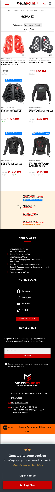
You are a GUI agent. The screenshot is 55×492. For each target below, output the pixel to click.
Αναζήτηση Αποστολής (19, 249)
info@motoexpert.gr (19, 403)
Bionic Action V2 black (12, 163)
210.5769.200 (16, 398)
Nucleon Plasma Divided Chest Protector (13, 63)
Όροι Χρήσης (37, 465)
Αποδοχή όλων (27, 485)
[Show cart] (50, 3)
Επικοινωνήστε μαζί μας (20, 272)
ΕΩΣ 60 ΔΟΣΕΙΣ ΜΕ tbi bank (32, 224)
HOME (10, 11)
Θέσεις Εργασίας (16, 270)
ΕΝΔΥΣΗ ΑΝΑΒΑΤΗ (21, 11)
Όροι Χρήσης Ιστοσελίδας (20, 254)
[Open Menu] (7, 3)
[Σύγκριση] (23, 55)
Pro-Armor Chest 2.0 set (41, 62)
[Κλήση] (44, 3)
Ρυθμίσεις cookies (27, 476)
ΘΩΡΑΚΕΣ (44, 11)
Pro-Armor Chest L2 (11, 110)
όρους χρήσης (25, 364)
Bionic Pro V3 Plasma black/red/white (39, 164)
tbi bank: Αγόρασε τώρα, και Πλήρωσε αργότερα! (29, 267)
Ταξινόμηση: (18, 25)
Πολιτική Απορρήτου (18, 252)
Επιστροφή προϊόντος (27, 318)
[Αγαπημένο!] (23, 51)
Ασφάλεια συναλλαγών (19, 257)
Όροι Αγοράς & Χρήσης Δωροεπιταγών (25, 264)
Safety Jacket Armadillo (41, 110)
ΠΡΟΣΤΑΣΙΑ (34, 11)
